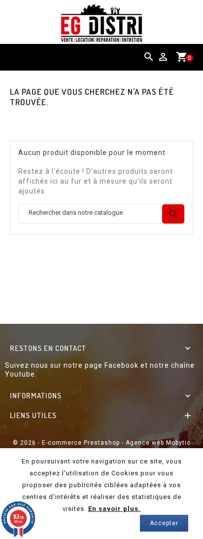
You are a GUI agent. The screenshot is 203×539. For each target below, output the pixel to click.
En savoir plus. (114, 508)
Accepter (164, 523)
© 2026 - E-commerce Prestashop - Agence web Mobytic (102, 442)
